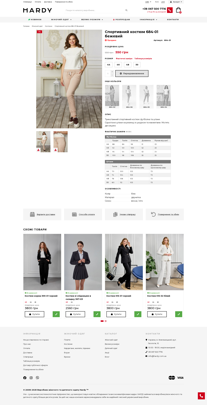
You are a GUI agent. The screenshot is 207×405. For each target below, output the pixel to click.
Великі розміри (90, 20)
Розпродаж (123, 20)
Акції (107, 353)
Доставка (48, 2)
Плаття (67, 340)
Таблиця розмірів (143, 58)
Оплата (38, 2)
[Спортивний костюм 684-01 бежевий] (43, 141)
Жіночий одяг (60, 20)
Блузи (67, 353)
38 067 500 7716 (155, 352)
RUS (157, 2)
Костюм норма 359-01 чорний (41, 296)
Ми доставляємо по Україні (36, 340)
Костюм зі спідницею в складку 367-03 (78, 297)
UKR (163, 2)
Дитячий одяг (111, 348)
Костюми (48, 26)
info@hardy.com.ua (157, 356)
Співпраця (27, 2)
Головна (26, 26)
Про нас (27, 344)
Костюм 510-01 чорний (118, 296)
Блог (107, 357)
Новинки (36, 20)
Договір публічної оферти (35, 365)
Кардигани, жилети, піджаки (77, 348)
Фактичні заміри (124, 58)
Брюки (67, 357)
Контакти (173, 20)
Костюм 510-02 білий (158, 296)
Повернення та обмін (64, 2)
